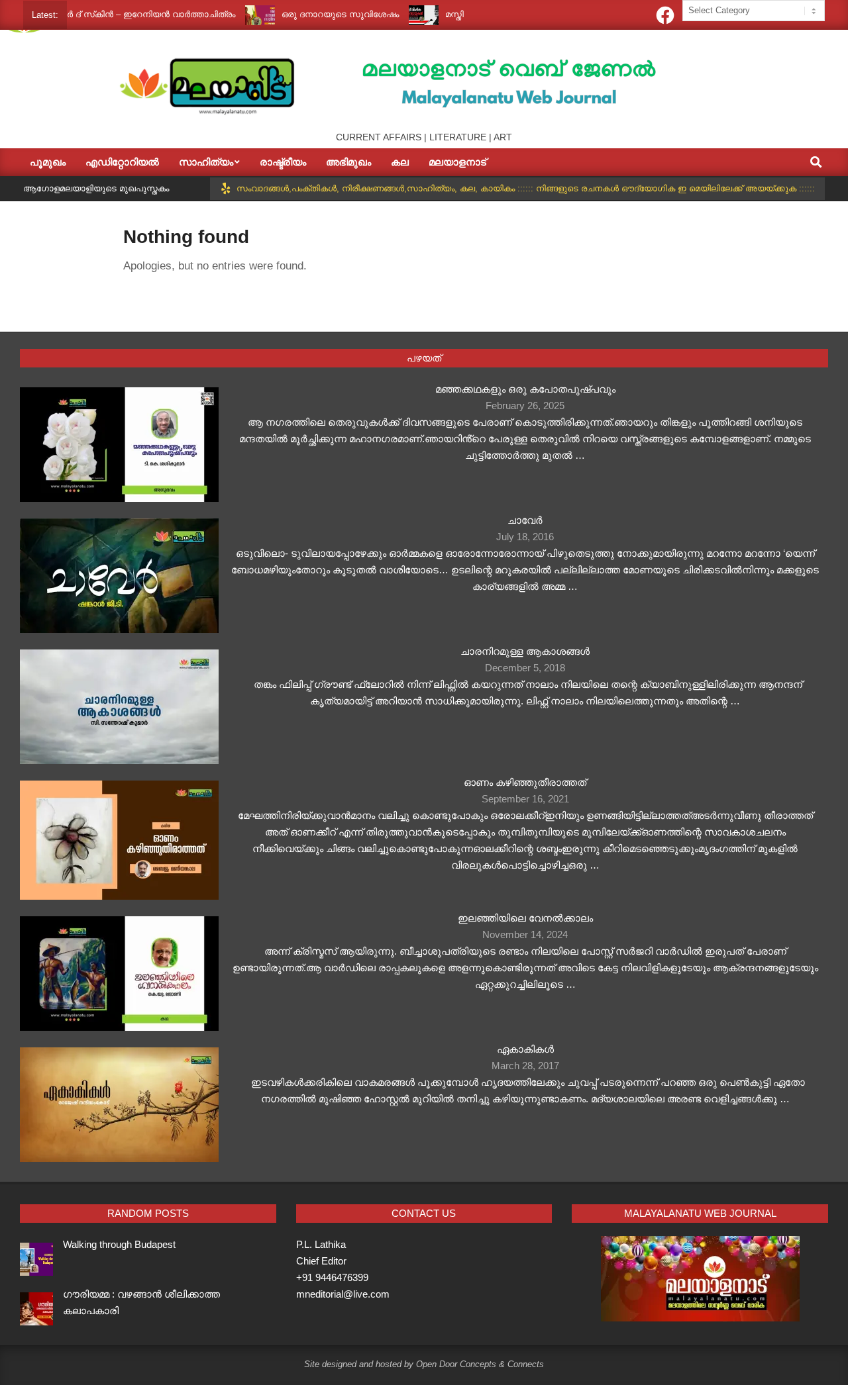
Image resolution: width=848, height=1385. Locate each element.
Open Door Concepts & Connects (480, 1364)
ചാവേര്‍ (525, 520)
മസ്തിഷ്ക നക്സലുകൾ (462, 14)
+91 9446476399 (332, 1277)
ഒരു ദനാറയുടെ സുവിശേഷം (315, 14)
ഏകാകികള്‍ (525, 1049)
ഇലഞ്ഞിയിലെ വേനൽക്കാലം (525, 918)
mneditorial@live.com (343, 1294)
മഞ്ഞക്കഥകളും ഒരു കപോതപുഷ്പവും (525, 389)
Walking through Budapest (119, 1244)
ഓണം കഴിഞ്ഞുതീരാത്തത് (525, 782)
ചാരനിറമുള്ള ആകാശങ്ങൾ (525, 651)
